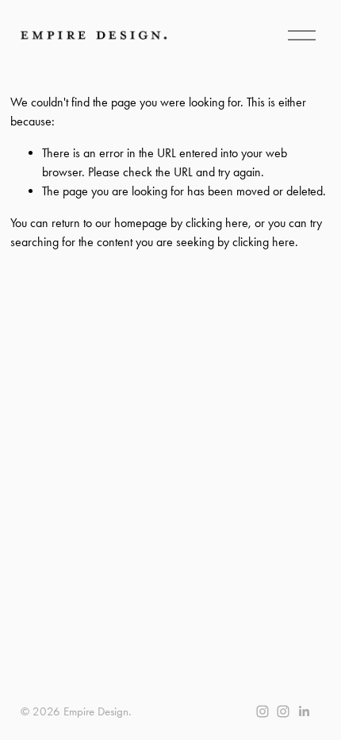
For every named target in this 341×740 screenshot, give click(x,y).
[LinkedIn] (303, 711)
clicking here (217, 222)
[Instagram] (262, 711)
